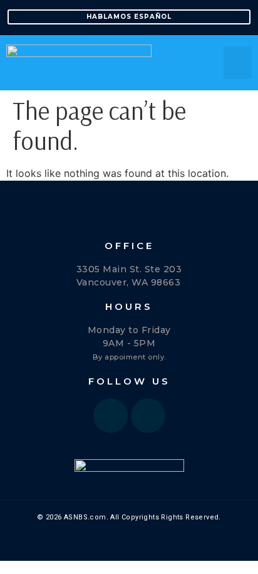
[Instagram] (148, 415)
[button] (238, 63)
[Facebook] (110, 415)
